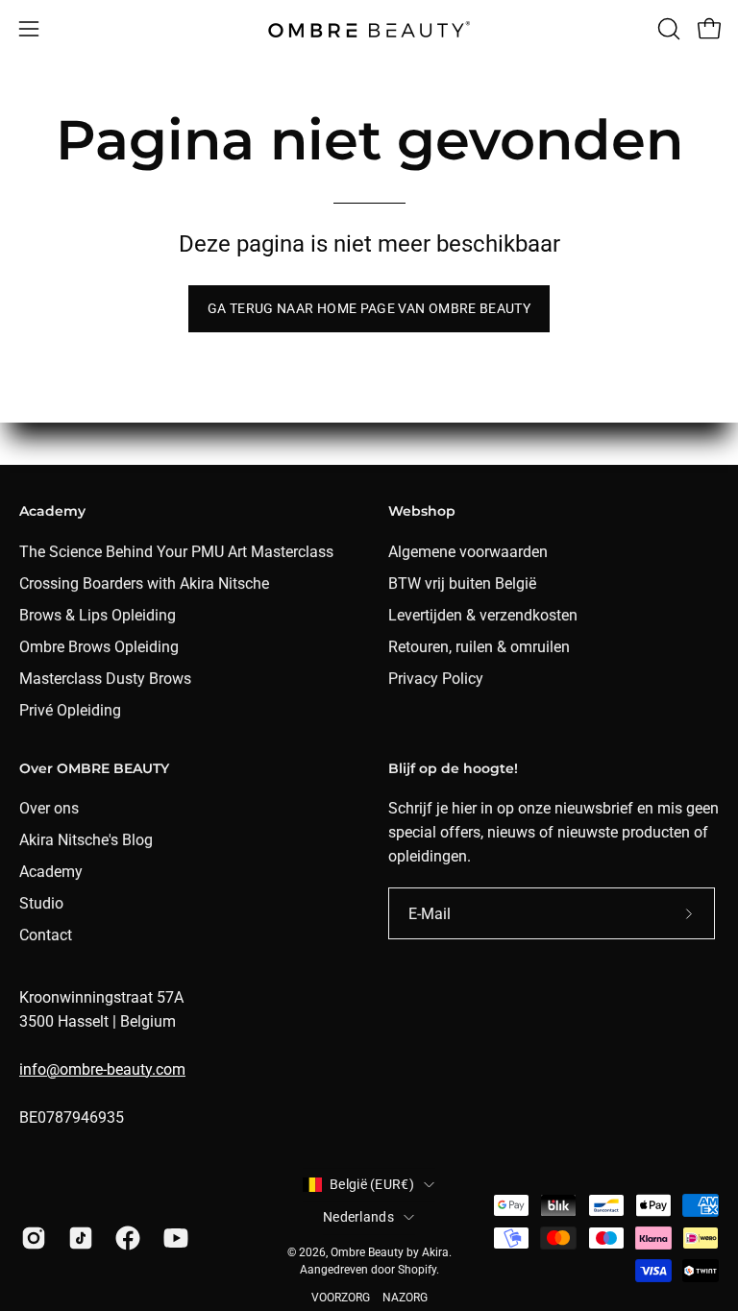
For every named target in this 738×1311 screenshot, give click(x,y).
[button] (666, 28)
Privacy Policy (435, 678)
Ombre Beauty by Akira (390, 1252)
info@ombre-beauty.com (102, 1069)
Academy (52, 511)
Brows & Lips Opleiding (97, 615)
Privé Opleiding (70, 710)
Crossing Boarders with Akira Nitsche (144, 583)
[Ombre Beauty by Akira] (369, 29)
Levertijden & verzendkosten (483, 615)
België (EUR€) (372, 1184)
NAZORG (405, 1297)
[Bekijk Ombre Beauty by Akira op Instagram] (30, 1238)
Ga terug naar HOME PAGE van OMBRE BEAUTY (369, 309)
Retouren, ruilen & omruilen (479, 647)
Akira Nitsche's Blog (86, 840)
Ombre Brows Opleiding (99, 647)
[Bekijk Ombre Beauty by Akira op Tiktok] (77, 1238)
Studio (41, 903)
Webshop (421, 511)
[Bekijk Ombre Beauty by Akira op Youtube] (172, 1238)
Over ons (49, 808)
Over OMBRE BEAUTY (94, 769)
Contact (45, 935)
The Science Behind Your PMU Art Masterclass (176, 552)
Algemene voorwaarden (468, 552)
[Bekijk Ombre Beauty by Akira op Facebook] (124, 1238)
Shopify (417, 1269)
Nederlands (358, 1217)
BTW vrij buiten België (462, 583)
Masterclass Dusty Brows (105, 678)
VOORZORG (340, 1297)
